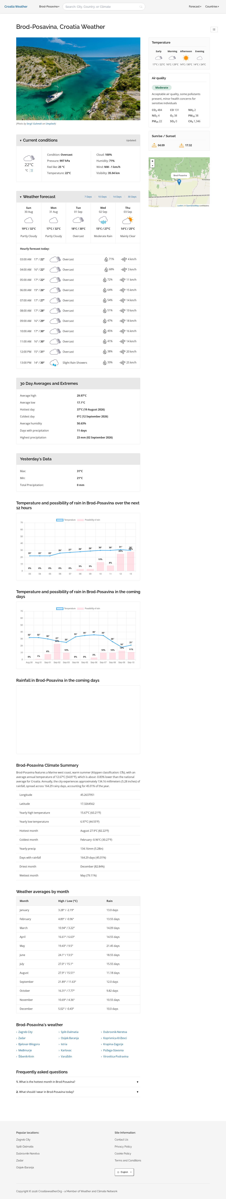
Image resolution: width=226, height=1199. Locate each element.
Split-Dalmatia (69, 1032)
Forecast (195, 6)
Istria (64, 1044)
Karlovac (66, 1050)
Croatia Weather (15, 6)
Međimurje (25, 1050)
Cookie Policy (123, 1153)
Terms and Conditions (128, 1160)
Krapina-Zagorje (113, 1044)
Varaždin (66, 1056)
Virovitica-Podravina (115, 1056)
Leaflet (180, 205)
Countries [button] (212, 6)
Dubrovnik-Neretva (115, 1032)
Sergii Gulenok (34, 123)
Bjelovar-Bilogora (29, 1044)
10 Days (102, 196)
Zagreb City (25, 1032)
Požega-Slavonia (113, 1050)
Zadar (22, 1038)
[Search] (141, 6)
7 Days (88, 196)
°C (26, 170)
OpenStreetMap (192, 205)
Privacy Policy (123, 1146)
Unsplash (50, 123)
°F (31, 170)
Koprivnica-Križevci (115, 1038)
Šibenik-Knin (26, 1056)
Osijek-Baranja (70, 1038)
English (124, 1172)
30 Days (132, 196)
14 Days (117, 196)
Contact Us (121, 1139)
